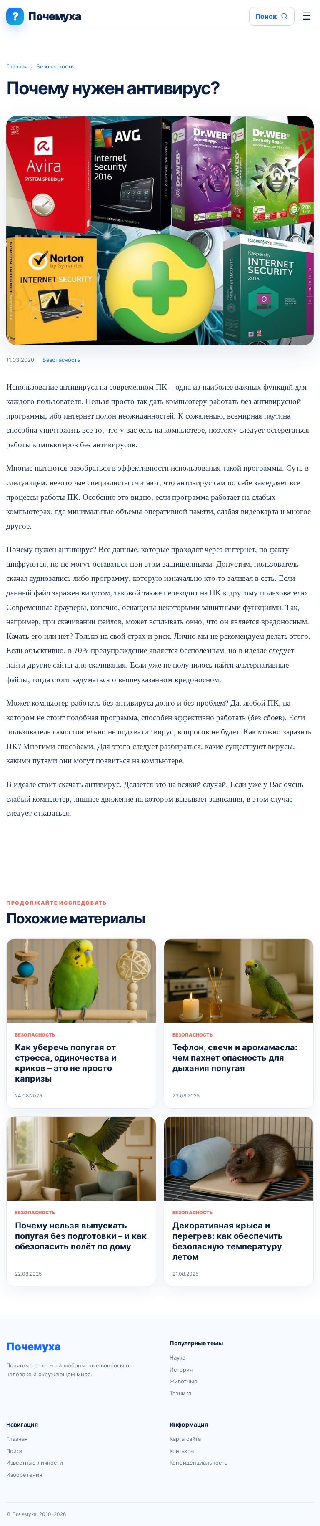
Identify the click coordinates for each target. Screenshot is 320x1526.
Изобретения (24, 1474)
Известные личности (34, 1462)
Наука (177, 1357)
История (181, 1369)
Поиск (14, 1451)
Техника (180, 1393)
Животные (184, 1381)
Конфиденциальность (199, 1462)
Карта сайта (185, 1438)
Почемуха (33, 1346)
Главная (17, 66)
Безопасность (55, 66)
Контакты (182, 1451)
